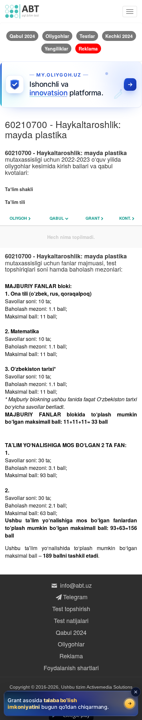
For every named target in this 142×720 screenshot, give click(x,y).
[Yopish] (136, 692)
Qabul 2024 (71, 632)
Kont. (125, 218)
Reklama (71, 655)
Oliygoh (18, 218)
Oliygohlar (71, 643)
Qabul (57, 218)
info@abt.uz (75, 585)
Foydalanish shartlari (71, 667)
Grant (93, 218)
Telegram (75, 596)
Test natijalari (71, 620)
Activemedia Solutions (109, 687)
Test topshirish (71, 608)
